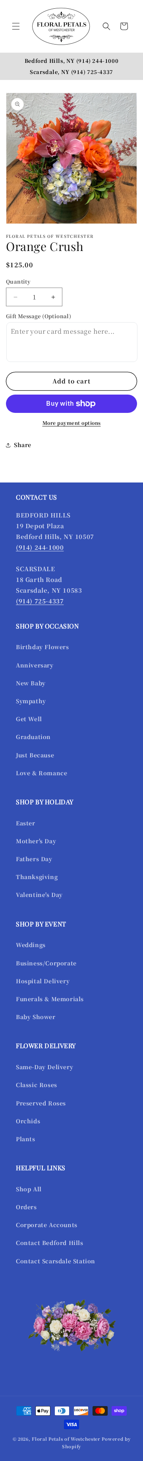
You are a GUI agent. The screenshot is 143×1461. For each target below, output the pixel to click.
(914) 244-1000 (97, 60)
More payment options (72, 422)
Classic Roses (36, 1085)
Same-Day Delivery (44, 1067)
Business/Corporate (46, 963)
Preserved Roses (41, 1103)
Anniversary (35, 665)
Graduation (33, 737)
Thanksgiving (37, 877)
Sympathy (31, 701)
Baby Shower (36, 1017)
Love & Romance (41, 773)
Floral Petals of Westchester (66, 1439)
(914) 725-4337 (92, 72)
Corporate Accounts (46, 1225)
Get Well (29, 719)
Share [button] (22, 445)
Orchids (28, 1121)
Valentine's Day (39, 895)
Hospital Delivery (43, 981)
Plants (25, 1139)
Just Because (35, 755)
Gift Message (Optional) (38, 316)
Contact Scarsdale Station (55, 1261)
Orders (26, 1207)
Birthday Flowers (42, 647)
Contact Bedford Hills (49, 1243)
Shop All (29, 1189)
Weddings (31, 945)
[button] (16, 26)
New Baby (31, 683)
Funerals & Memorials (50, 999)
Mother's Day (36, 841)
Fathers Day (34, 859)
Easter (25, 823)
